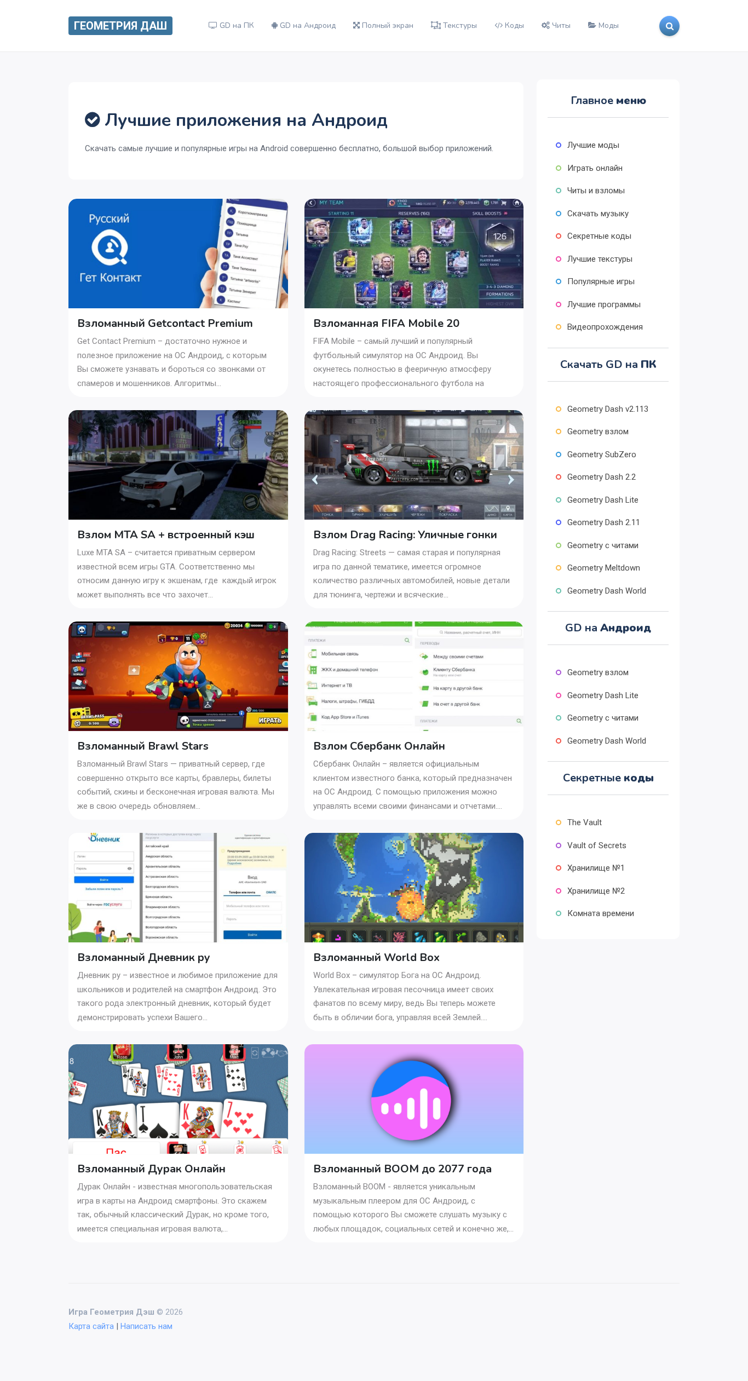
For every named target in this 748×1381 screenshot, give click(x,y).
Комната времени (600, 913)
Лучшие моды (593, 145)
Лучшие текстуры (599, 259)
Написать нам (146, 1326)
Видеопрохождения (605, 327)
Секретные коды (599, 236)
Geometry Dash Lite (602, 500)
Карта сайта (91, 1326)
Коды (513, 25)
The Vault (584, 822)
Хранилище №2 (596, 891)
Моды (607, 25)
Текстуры (459, 25)
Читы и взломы (596, 190)
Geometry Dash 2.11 (603, 522)
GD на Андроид (307, 25)
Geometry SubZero (601, 454)
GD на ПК (235, 25)
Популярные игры (601, 281)
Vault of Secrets (596, 845)
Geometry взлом (598, 431)
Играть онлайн (595, 168)
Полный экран (386, 25)
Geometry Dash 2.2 (601, 477)
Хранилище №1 (596, 868)
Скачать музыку (598, 213)
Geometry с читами (602, 545)
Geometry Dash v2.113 (607, 409)
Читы (560, 25)
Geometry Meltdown (603, 568)
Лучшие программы (604, 304)
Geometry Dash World (606, 591)
